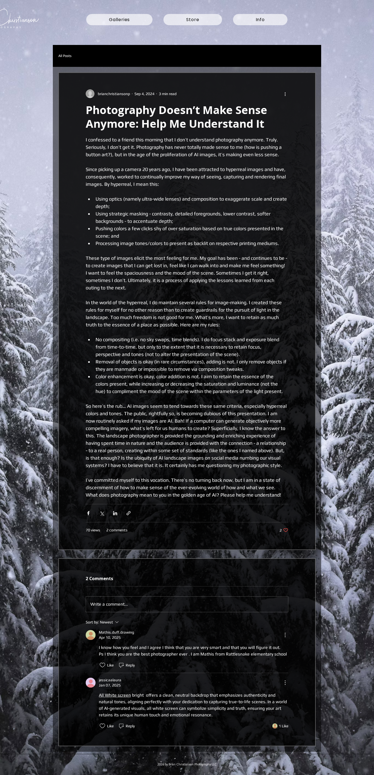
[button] (119, 19)
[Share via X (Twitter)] (101, 513)
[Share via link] (128, 513)
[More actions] (285, 93)
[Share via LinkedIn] (115, 513)
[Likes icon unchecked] (102, 665)
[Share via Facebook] (88, 513)
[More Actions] (285, 635)
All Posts (64, 56)
